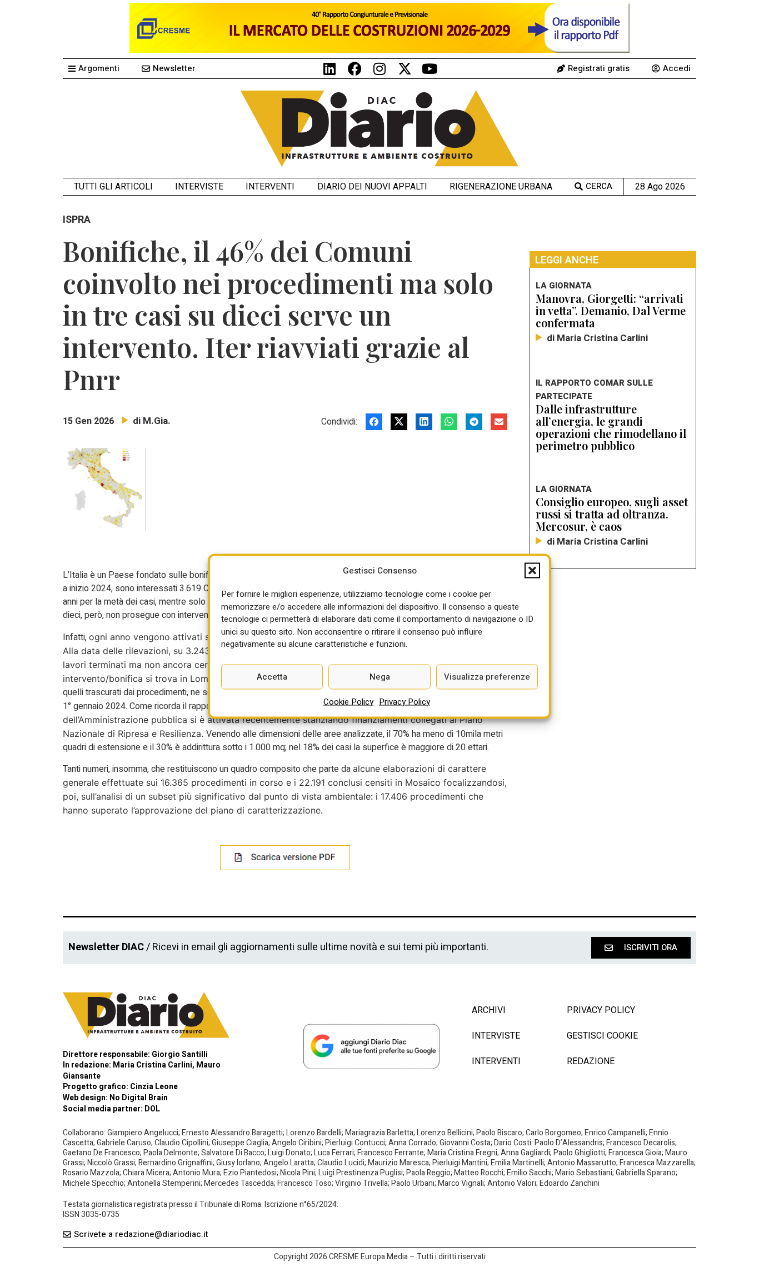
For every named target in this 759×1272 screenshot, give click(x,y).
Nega (379, 677)
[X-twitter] (405, 69)
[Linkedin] (330, 69)
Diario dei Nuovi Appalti (372, 186)
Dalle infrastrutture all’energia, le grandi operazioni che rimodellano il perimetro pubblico (611, 427)
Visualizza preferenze (487, 677)
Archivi (489, 1010)
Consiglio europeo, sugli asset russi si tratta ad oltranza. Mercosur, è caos (612, 513)
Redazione (591, 1061)
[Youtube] (430, 69)
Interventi (270, 186)
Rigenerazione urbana (501, 186)
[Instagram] (380, 69)
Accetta (272, 677)
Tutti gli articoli (113, 186)
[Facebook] (355, 69)
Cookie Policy (348, 701)
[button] (532, 570)
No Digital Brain (138, 1098)
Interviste (199, 186)
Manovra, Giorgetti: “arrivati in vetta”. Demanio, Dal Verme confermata (611, 310)
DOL (152, 1109)
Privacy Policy (404, 701)
